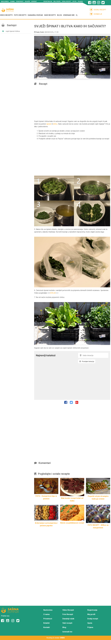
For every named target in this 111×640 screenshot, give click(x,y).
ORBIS (62, 638)
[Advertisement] (16, 47)
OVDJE (53, 293)
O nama (12, 1)
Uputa (74, 1)
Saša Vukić (40, 32)
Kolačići (27, 1)
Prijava (80, 1)
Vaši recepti (50, 15)
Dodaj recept (66, 1)
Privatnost (20, 1)
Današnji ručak (35, 15)
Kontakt (34, 1)
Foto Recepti (20, 15)
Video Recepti (68, 610)
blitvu (55, 124)
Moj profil (57, 1)
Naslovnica (5, 1)
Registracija (47, 1)
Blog (59, 15)
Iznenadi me (69, 15)
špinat (49, 124)
